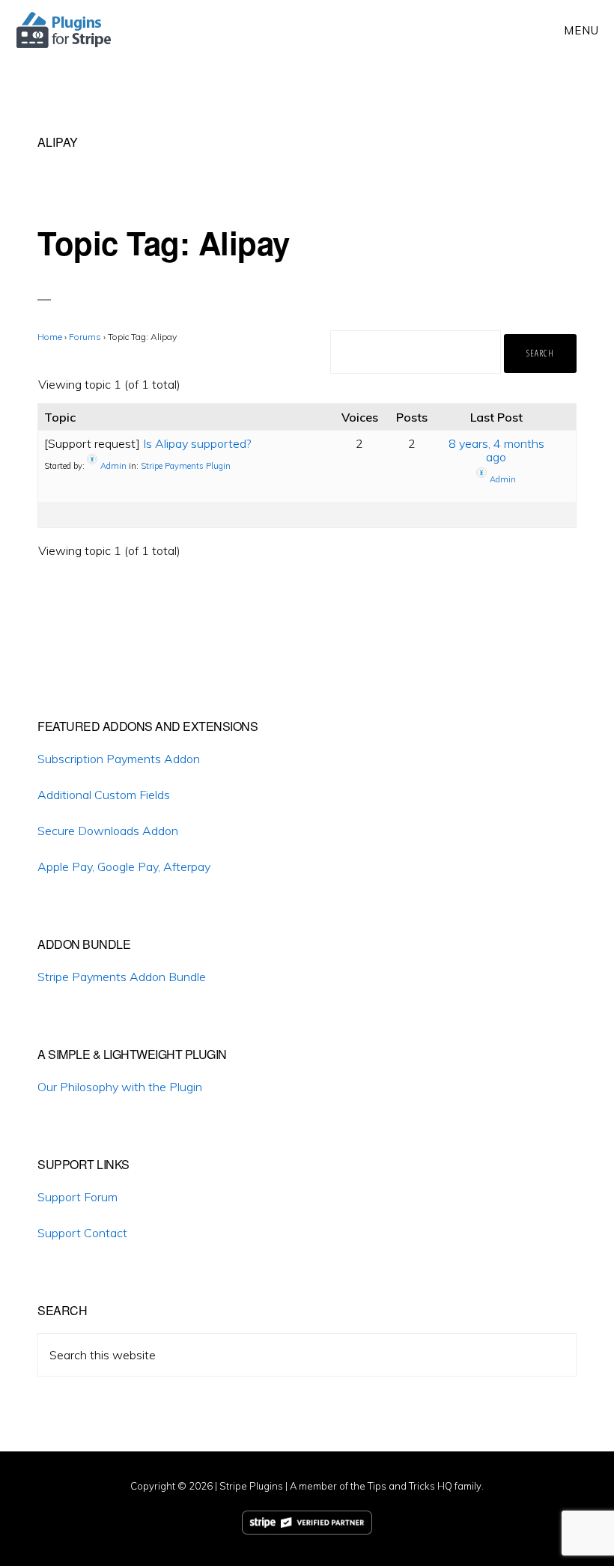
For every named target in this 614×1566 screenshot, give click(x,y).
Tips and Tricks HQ (410, 1486)
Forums (85, 336)
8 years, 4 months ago (496, 450)
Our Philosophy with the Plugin (119, 1086)
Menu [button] (581, 30)
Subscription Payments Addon (118, 758)
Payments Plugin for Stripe (65, 30)
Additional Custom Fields (103, 794)
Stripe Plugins (251, 1486)
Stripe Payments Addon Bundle (121, 976)
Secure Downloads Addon (107, 830)
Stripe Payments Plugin (186, 465)
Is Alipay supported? (197, 443)
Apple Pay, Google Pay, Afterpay (123, 866)
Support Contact (82, 1232)
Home (49, 336)
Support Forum (77, 1196)
